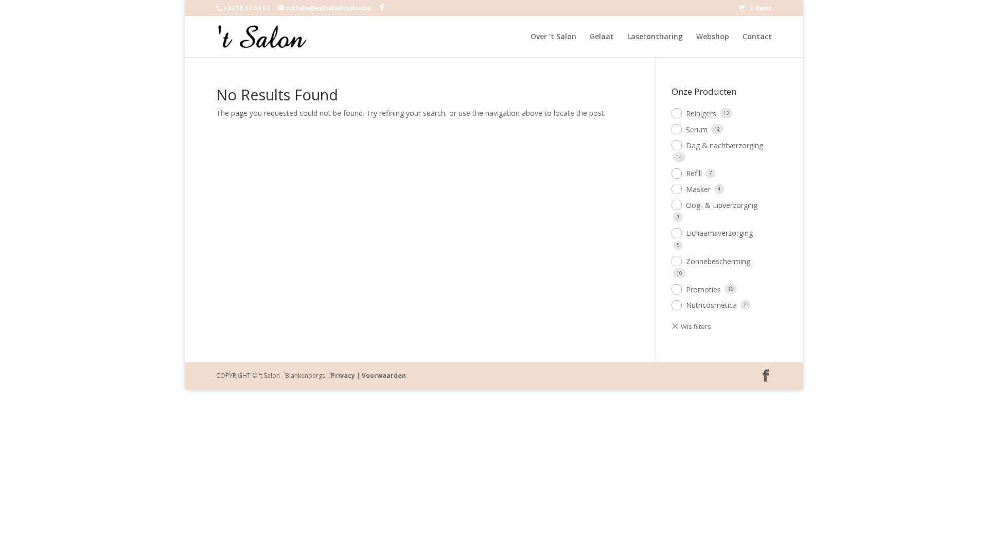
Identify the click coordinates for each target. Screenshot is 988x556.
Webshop (712, 37)
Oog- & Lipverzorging (721, 205)
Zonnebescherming (718, 261)
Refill (694, 173)
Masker (698, 189)
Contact (757, 37)
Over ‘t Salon (553, 37)
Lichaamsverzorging (719, 233)
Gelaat (602, 37)
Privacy (343, 375)
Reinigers (701, 113)
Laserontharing (655, 37)
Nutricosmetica (711, 305)
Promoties (703, 289)
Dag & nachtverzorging (724, 145)
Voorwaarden (384, 375)
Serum (697, 129)
